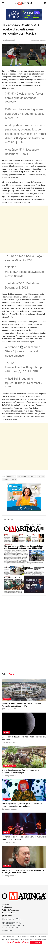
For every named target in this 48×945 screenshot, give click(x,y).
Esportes (41, 476)
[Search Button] (45, 3)
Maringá (6, 732)
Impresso (5, 904)
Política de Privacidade (10, 910)
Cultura (6, 832)
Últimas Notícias (10, 765)
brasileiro (31, 476)
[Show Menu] (3, 3)
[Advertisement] (24, 229)
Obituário (7, 799)
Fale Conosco (7, 907)
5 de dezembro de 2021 (38, 40)
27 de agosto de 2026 (10, 709)
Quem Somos (7, 916)
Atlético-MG (11, 476)
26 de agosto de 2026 (10, 842)
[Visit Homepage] (24, 3)
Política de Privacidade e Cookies (17, 942)
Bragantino (22, 476)
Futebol (5, 479)
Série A (13, 479)
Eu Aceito (36, 942)
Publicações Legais (9, 913)
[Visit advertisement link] (24, 14)
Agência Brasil (9, 40)
